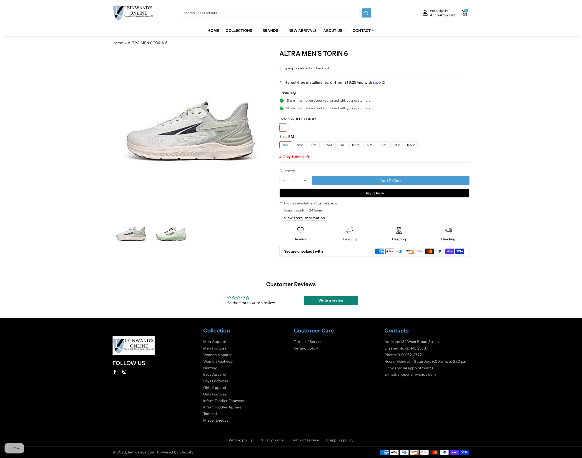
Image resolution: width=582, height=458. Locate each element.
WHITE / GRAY (282, 127)
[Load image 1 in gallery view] (131, 233)
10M (315, 145)
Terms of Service (308, 341)
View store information (304, 218)
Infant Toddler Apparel (223, 407)
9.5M (301, 145)
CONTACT (362, 30)
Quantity (287, 171)
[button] (464, 13)
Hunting (210, 368)
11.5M (357, 145)
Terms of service (305, 440)
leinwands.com (142, 452)
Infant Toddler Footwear (224, 400)
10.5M (328, 145)
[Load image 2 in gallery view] (171, 233)
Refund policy (306, 348)
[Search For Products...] (366, 13)
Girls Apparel (214, 387)
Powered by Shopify (175, 452)
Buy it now (374, 193)
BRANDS (270, 30)
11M (343, 145)
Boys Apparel (214, 374)
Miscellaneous (215, 420)
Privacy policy (272, 440)
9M (285, 145)
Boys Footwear (215, 381)
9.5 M (412, 145)
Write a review (331, 300)
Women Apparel (217, 354)
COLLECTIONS (239, 30)
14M (397, 145)
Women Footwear (218, 361)
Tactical (210, 413)
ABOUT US (332, 30)
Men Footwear (215, 348)
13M (385, 145)
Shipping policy (340, 440)
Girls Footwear (215, 394)
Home (118, 42)
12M (371, 145)
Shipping (286, 68)
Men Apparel (214, 341)
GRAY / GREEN (291, 127)
